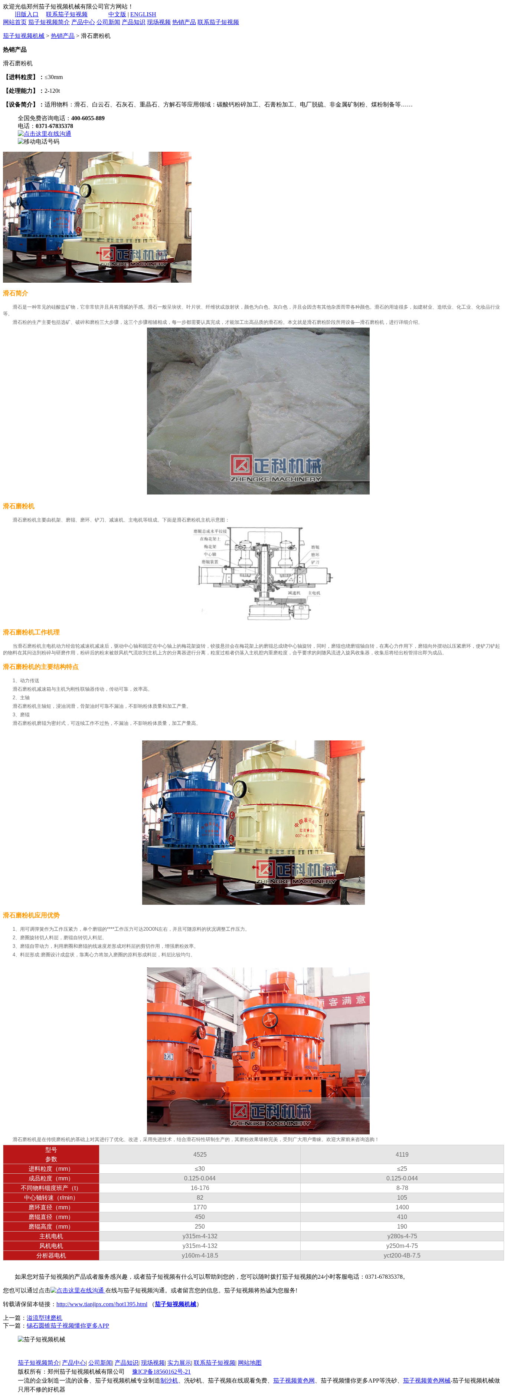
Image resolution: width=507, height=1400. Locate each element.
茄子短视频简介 (49, 22)
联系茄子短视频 (67, 14)
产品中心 (83, 22)
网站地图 (250, 1363)
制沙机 (169, 1380)
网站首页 (15, 22)
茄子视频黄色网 (294, 1380)
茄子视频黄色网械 (427, 1380)
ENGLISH (143, 14)
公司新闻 (108, 22)
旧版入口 (27, 14)
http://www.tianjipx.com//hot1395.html (101, 1304)
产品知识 (133, 22)
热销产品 (184, 22)
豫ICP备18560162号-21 (161, 1371)
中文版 (117, 14)
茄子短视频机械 (24, 36)
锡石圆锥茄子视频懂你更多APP (68, 1325)
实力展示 (179, 1363)
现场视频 (159, 22)
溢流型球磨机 (44, 1318)
